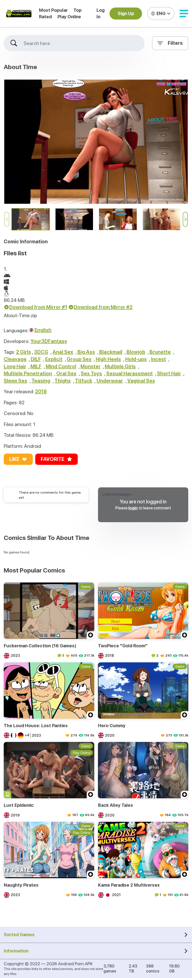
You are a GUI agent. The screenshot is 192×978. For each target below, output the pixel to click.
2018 (41, 391)
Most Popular (53, 10)
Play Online (69, 16)
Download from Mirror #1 (38, 307)
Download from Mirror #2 (103, 307)
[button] (184, 13)
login (133, 508)
